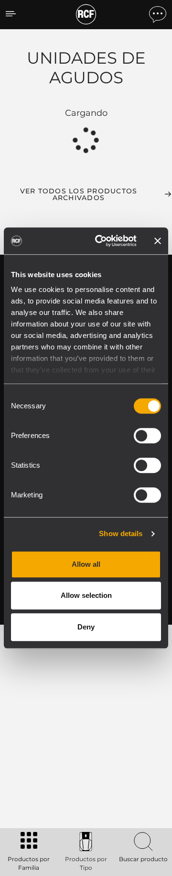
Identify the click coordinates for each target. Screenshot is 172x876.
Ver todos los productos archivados (79, 194)
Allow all (86, 564)
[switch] (147, 435)
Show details (120, 533)
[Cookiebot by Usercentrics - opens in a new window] (101, 241)
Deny (86, 627)
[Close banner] (157, 240)
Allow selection (86, 595)
